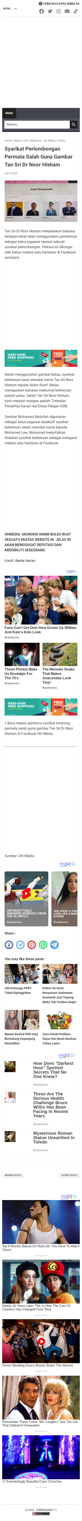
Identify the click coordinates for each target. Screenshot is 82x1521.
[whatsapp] (43, 944)
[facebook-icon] (42, 11)
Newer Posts (13, 1175)
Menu (9, 113)
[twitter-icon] (50, 11)
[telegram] (54, 944)
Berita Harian (25, 561)
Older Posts (69, 1175)
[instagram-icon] (59, 11)
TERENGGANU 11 (46, 1510)
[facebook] (9, 944)
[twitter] (20, 944)
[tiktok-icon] (76, 11)
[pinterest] (31, 944)
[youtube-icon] (67, 11)
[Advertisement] (41, 60)
